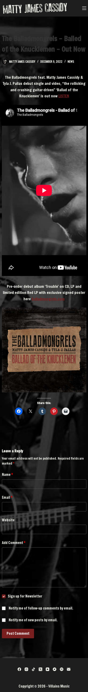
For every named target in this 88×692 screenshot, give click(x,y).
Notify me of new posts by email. (33, 620)
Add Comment (13, 542)
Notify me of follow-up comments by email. (41, 608)
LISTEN (63, 95)
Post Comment (18, 633)
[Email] (68, 669)
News (71, 61)
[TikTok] (33, 669)
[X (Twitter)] (40, 669)
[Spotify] (61, 669)
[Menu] (84, 8)
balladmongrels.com (48, 298)
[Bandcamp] (54, 669)
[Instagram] (26, 669)
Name (7, 474)
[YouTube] (47, 669)
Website (8, 520)
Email (7, 497)
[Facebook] (19, 669)
